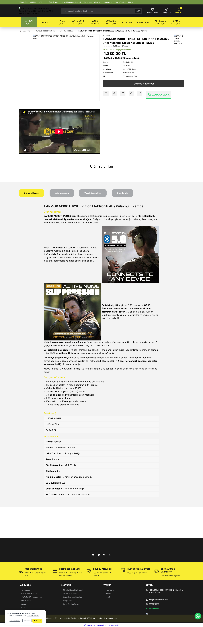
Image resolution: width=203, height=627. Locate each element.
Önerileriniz (122, 193)
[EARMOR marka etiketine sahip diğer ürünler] (179, 40)
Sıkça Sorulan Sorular (71, 604)
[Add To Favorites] (106, 93)
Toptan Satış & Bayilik (29, 593)
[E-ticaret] (101, 625)
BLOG (23, 608)
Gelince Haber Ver (144, 83)
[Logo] (38, 11)
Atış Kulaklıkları (128, 62)
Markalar (24, 604)
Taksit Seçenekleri (92, 193)
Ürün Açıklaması (31, 193)
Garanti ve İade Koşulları (72, 597)
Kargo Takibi (68, 601)
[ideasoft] (89, 625)
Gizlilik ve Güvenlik (70, 593)
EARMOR (106, 36)
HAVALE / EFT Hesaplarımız (31, 597)
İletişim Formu (26, 601)
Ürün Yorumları (62, 193)
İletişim (108, 593)
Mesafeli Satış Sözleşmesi (73, 590)
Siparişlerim (109, 590)
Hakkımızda (25, 590)
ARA (138, 11)
